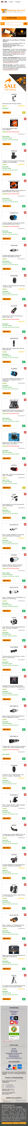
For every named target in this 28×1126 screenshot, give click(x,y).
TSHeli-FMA (14, 276)
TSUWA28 (14, 765)
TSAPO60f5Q (14, 676)
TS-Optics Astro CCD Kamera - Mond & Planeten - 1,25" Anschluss (13, 895)
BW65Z (14, 825)
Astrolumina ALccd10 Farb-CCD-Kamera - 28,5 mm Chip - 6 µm (12, 316)
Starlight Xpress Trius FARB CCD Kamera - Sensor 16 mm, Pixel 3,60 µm (13, 443)
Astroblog (14, 1012)
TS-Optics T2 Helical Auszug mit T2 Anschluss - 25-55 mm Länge (13, 286)
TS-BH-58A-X (14, 795)
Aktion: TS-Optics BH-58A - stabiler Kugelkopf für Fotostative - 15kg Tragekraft (13, 805)
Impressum (14, 1050)
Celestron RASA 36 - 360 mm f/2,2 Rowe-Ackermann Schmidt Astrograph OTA (12, 565)
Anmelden (17, 1)
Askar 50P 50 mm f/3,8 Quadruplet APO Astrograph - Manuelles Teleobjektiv (13, 627)
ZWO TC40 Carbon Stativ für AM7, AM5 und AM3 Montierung (13, 349)
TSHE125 (14, 151)
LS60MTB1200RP (14, 181)
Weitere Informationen (7, 1123)
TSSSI (14, 885)
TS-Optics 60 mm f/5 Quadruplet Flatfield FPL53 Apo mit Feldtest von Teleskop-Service (13, 686)
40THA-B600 (14, 119)
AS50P (14, 618)
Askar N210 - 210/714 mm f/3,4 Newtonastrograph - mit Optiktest (13, 475)
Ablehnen (16, 1123)
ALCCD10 (14, 306)
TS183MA (14, 369)
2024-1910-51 (14, 915)
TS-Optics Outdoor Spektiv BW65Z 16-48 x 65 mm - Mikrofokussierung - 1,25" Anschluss (13, 835)
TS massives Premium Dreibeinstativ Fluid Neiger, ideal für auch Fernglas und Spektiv (14, 986)
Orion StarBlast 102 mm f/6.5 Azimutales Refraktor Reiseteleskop (13, 505)
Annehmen (23, 1123)
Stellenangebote (14, 1011)
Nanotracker (14, 945)
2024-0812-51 (14, 524)
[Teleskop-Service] (14, 11)
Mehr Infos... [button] (6, 112)
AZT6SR (14, 854)
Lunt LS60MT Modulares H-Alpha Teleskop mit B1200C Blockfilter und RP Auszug (13, 191)
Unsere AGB (14, 1051)
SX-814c (14, 432)
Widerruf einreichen (8, 1041)
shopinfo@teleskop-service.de (18, 53)
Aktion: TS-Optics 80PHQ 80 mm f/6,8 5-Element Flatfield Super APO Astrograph (13, 535)
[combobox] (14, 17)
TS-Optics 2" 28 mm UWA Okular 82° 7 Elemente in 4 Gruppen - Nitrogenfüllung (13, 775)
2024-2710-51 (14, 587)
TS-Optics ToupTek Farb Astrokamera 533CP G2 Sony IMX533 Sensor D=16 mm (13, 223)
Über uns (14, 1014)
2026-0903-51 (14, 706)
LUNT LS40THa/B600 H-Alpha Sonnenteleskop (9, 129)
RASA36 (14, 555)
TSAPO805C (14, 647)
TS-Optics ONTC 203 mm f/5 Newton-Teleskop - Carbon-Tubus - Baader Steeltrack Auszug (13, 747)
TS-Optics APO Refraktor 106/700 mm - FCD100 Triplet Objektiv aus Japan (12, 256)
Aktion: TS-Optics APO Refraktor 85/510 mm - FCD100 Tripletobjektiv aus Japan (13, 716)
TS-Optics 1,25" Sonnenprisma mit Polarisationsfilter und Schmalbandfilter (13, 161)
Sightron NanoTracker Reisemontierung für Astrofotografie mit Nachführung (13, 956)
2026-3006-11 (14, 736)
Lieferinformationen (14, 1056)
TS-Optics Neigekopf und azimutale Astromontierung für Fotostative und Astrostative (13, 865)
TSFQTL (14, 975)
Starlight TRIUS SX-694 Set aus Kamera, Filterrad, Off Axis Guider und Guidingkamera (13, 410)
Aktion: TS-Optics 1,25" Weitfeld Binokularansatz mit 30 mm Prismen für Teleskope (13, 925)
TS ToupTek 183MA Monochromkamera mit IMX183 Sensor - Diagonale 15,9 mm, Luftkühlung (13, 380)
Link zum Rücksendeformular (14, 1058)
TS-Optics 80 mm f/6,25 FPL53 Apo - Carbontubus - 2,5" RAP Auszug (13, 657)
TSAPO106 (14, 245)
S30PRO (14, 94)
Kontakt (11, 1)
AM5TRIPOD (14, 338)
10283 (14, 494)
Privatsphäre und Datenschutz (14, 1053)
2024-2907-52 (14, 400)
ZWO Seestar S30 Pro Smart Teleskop (11, 103)
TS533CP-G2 (14, 213)
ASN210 (14, 465)
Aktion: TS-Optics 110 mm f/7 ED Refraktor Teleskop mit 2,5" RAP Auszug (13, 598)
